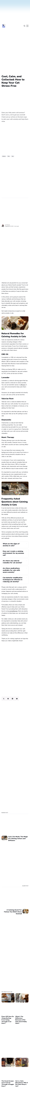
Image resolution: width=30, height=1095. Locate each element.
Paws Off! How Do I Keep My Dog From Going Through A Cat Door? (8, 1020)
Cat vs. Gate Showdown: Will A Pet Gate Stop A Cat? (21, 1083)
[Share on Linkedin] (12, 698)
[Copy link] (17, 698)
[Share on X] (4, 698)
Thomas (8, 225)
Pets (9, 156)
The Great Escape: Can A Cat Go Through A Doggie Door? (8, 1083)
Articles (4, 156)
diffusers (22, 385)
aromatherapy (13, 611)
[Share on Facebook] (8, 698)
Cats (13, 156)
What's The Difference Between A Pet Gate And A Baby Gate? (21, 1020)
